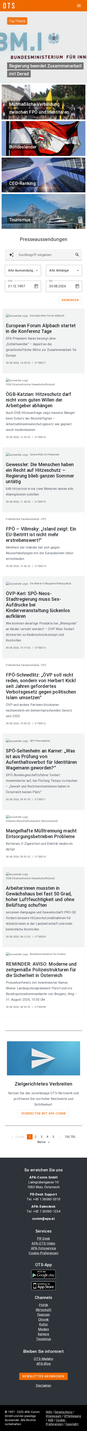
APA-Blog (43, 1364)
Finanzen (43, 1315)
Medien (43, 1329)
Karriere (43, 1334)
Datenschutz (63, 1412)
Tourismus (43, 1339)
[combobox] (23, 270)
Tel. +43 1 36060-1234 (43, 1211)
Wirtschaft (44, 1310)
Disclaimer (43, 1385)
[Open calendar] (36, 286)
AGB (51, 1420)
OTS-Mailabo (43, 1359)
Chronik (43, 1319)
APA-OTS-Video (43, 1243)
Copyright (72, 1424)
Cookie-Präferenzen (43, 1253)
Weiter (44, 1142)
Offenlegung (72, 1416)
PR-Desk (43, 1238)
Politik (43, 1305)
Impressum (53, 1416)
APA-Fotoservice (43, 1248)
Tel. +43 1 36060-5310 (43, 1199)
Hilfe (49, 1412)
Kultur (43, 1324)
